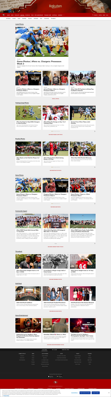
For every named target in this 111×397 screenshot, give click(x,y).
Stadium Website (45, 355)
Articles (33, 355)
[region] (55, 393)
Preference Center (92, 388)
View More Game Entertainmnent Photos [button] (55, 344)
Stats (90, 364)
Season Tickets (77, 357)
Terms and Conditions (19, 388)
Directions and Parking (45, 364)
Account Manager (78, 355)
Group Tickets (77, 364)
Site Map (32, 364)
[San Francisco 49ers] (55, 382)
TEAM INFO (90, 353)
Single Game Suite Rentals (61, 357)
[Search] (92, 15)
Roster (90, 355)
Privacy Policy (31, 388)
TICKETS (77, 353)
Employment (22, 357)
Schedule (89, 357)
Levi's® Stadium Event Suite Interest (61, 359)
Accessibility (40, 388)
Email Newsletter (22, 359)
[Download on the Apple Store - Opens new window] (51, 376)
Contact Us (22, 355)
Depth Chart (90, 359)
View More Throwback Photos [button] (55, 279)
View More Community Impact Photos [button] (55, 246)
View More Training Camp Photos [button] (55, 134)
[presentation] (95, 131)
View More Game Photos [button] (56, 206)
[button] (52, 131)
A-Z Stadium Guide (45, 359)
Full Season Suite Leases (61, 355)
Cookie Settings (81, 388)
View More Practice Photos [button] (55, 170)
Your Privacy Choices (69, 388)
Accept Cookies (96, 392)
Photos (33, 359)
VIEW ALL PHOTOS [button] (55, 98)
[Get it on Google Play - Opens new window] (59, 377)
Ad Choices (58, 388)
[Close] (109, 392)
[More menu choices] (63, 15)
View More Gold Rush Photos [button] (55, 311)
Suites (61, 353)
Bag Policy (45, 357)
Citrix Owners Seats (77, 359)
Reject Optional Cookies (85, 392)
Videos (33, 357)
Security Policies (45, 366)
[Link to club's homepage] (3, 14)
